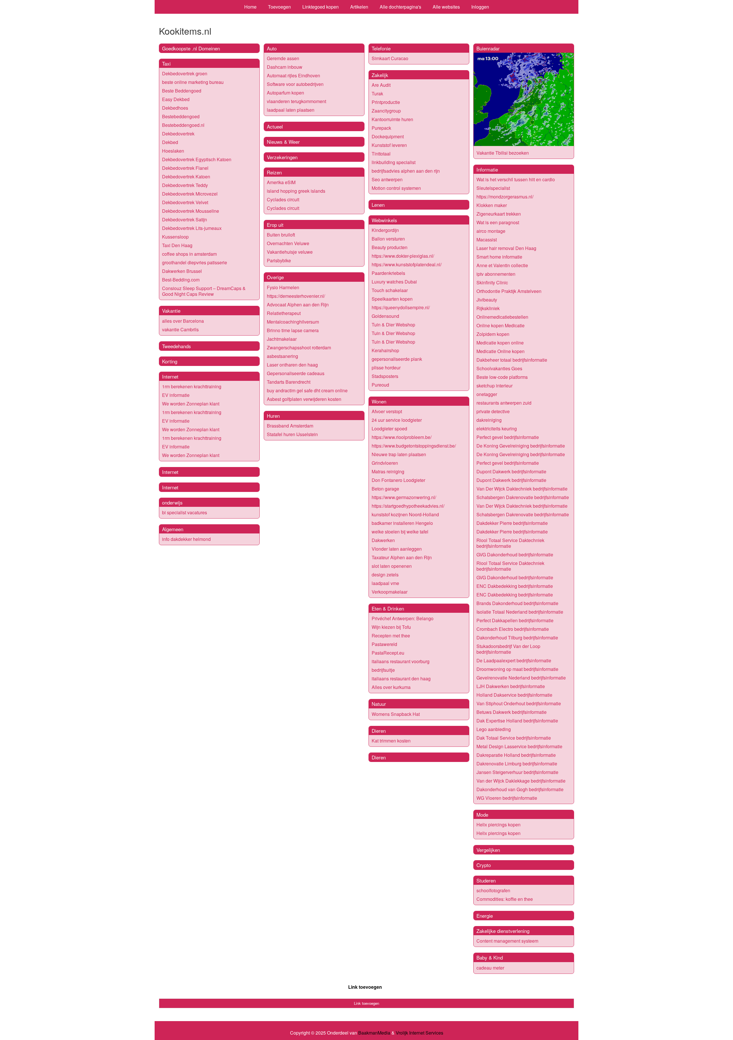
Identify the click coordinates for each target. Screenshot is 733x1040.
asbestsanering (282, 356)
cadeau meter (490, 967)
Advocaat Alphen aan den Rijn (298, 304)
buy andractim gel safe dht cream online (307, 390)
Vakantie (171, 310)
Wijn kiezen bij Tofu (391, 627)
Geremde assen (283, 58)
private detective (493, 411)
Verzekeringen (282, 157)
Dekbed (170, 142)
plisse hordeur (386, 367)
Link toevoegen (365, 987)
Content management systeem (507, 940)
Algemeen (172, 529)
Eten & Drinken (388, 608)
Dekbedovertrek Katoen (186, 176)
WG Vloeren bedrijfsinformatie (506, 798)
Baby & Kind (489, 957)
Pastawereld (384, 644)
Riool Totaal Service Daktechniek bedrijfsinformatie (510, 543)
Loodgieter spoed (389, 428)
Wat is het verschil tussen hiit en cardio (515, 179)
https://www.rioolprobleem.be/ (401, 437)
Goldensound (385, 316)
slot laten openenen (392, 566)
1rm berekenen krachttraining (191, 386)
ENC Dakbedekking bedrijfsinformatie (514, 586)
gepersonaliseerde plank (397, 359)
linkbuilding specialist (393, 162)
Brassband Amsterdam (290, 425)
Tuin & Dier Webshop (393, 324)
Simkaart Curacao (390, 58)
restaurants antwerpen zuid (503, 402)
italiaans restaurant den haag (401, 678)
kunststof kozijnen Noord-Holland (405, 514)
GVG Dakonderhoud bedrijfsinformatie (514, 554)
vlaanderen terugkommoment (296, 101)
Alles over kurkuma (391, 687)
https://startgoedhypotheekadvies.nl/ (408, 506)
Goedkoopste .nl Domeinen (191, 48)
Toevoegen (279, 6)
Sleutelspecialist (493, 188)
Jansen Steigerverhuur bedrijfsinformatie (517, 772)
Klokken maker (491, 205)
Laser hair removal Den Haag (506, 248)
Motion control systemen (396, 188)
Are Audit (381, 85)
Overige (275, 277)
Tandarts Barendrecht (288, 382)
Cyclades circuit (283, 199)
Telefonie (381, 48)
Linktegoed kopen (320, 6)
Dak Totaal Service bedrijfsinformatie (513, 737)
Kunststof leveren (389, 145)
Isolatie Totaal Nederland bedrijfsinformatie (519, 611)
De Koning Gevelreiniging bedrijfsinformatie (520, 445)
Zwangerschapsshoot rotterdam (299, 347)
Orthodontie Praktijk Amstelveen (508, 291)
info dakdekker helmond (186, 539)
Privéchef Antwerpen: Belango (403, 618)
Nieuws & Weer (283, 141)
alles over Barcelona (183, 321)
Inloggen (480, 6)
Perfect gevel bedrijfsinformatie (507, 437)
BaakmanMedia (374, 1033)
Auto (272, 48)
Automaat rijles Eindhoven (293, 75)
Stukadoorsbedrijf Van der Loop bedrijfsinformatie (508, 649)
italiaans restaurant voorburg (400, 661)
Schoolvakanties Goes (499, 368)
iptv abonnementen (495, 274)
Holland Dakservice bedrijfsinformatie (514, 695)
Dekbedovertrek (178, 133)
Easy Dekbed (176, 99)
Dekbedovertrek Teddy (185, 185)
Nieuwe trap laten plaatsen (399, 454)
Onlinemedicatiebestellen (502, 317)
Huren (273, 415)
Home (250, 6)
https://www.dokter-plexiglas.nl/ (403, 256)
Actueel (275, 126)
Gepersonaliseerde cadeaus (295, 373)
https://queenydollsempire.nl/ (401, 307)
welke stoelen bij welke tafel (400, 531)
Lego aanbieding (493, 729)
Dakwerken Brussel (182, 271)
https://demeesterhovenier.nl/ (296, 296)
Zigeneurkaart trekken (498, 213)
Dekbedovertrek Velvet (185, 202)
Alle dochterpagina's (400, 6)
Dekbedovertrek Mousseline (190, 211)
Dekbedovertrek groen (184, 73)
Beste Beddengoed (181, 90)
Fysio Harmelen (283, 287)
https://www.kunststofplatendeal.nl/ (407, 264)
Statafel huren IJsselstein (292, 434)
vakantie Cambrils (180, 329)
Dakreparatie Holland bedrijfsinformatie (516, 755)
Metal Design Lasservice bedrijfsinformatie (519, 746)
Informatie (487, 169)
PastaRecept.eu (388, 652)
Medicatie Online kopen (500, 351)
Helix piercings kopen (498, 824)
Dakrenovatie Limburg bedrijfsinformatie (516, 763)
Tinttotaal (381, 153)
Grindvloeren (385, 463)
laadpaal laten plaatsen (290, 110)
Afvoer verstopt (387, 411)
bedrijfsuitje (383, 670)
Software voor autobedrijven (295, 84)
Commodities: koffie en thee (504, 899)
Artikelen (359, 6)
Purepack (381, 128)
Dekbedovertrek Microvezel (190, 193)
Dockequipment (388, 136)
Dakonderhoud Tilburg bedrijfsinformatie (517, 637)
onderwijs (172, 502)
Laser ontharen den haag (292, 364)
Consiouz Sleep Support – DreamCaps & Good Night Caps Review (204, 291)
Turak (377, 93)
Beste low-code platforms (502, 377)
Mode (482, 814)
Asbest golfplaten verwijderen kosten (304, 399)
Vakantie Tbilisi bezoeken (502, 152)
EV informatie (176, 395)
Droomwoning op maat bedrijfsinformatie (517, 669)
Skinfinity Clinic (492, 282)
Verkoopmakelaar (389, 591)
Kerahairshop (385, 350)
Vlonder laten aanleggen (397, 548)
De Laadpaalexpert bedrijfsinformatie (513, 660)
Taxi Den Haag (177, 245)
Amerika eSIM (281, 182)
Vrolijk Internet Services (419, 1033)
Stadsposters (385, 376)
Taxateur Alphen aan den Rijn (402, 557)
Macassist (486, 239)
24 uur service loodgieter (397, 420)
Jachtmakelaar (282, 339)
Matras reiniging (388, 471)
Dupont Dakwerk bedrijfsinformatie (511, 471)
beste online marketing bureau (193, 82)
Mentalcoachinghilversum (293, 321)
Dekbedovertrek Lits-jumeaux (192, 228)
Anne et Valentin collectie (502, 265)
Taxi (166, 63)
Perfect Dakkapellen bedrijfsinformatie (514, 620)
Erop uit (275, 224)
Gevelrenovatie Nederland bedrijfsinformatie (521, 677)
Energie (484, 915)
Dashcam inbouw (284, 67)
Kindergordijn (385, 230)
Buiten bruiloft (281, 234)
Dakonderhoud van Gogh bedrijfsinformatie (519, 789)
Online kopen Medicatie (500, 325)
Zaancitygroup (386, 110)
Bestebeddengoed (181, 116)
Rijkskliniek (488, 308)
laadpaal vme (385, 583)
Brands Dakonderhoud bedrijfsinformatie (517, 603)
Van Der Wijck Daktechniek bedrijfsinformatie (522, 488)
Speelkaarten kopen (392, 299)
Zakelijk (380, 74)
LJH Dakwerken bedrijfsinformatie (510, 686)
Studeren (486, 880)
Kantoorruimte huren (392, 119)
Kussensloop (175, 236)
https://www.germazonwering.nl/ (404, 497)
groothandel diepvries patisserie (194, 262)
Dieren (379, 730)
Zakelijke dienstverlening (502, 930)
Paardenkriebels (388, 273)
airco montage (490, 231)
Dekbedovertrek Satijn (184, 219)
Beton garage (385, 488)
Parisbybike (279, 260)
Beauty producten (389, 247)
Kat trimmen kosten (391, 740)
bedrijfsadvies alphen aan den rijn (406, 171)
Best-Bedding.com (181, 279)
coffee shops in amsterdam (189, 254)
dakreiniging (489, 420)
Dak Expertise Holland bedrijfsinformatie (517, 720)
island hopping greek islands (296, 191)
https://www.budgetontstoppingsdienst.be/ (414, 445)
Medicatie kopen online (500, 342)
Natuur (379, 703)
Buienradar (488, 48)
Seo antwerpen (387, 179)
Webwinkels (384, 220)
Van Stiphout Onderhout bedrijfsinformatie (518, 703)
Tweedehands (176, 346)
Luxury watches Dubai (394, 281)
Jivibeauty (486, 299)
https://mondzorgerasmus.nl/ (504, 196)
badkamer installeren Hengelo (402, 523)
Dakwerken (383, 540)
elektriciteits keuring (496, 428)
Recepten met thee (391, 635)
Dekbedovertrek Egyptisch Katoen (196, 159)
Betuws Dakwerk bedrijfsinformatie (511, 712)
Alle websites (446, 6)
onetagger (486, 394)
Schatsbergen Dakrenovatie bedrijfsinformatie (522, 497)
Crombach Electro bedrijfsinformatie (512, 629)
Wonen (379, 401)
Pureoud (380, 384)
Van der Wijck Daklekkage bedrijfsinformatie (520, 780)
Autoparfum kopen (285, 92)
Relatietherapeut (284, 313)
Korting (169, 361)
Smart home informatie (499, 256)
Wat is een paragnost (497, 222)
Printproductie (386, 102)
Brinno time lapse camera (293, 330)
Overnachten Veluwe (288, 243)
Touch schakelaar (390, 290)
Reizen (274, 172)
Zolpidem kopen (492, 334)
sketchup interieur (494, 385)
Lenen (378, 204)
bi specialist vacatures (184, 512)
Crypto (483, 864)
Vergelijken (488, 849)
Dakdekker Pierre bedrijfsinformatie (512, 523)
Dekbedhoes (175, 108)
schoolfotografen (493, 890)
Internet (170, 376)
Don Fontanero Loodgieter (398, 480)
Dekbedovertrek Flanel (185, 168)
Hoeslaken (173, 150)
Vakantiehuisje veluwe (290, 252)
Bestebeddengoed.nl (183, 125)
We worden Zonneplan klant (190, 403)
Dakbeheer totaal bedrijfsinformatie (511, 359)
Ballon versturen (388, 238)
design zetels (385, 574)
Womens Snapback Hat (396, 714)
